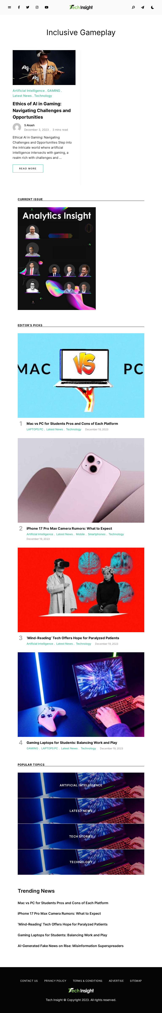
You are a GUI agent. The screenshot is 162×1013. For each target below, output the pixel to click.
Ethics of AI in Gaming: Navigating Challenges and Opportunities (42, 110)
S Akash (29, 125)
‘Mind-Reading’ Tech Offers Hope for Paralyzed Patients (63, 924)
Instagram (37, 7)
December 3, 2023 (36, 129)
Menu (9, 7)
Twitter (27, 7)
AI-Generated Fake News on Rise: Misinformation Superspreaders (71, 946)
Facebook (19, 7)
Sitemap (136, 980)
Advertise (116, 980)
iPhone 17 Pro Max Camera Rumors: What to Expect (59, 913)
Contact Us (29, 980)
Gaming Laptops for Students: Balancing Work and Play (62, 935)
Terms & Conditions (88, 980)
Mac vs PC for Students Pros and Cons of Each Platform (63, 903)
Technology (43, 96)
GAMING (53, 91)
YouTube (46, 7)
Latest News (22, 96)
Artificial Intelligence (29, 91)
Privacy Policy (55, 980)
